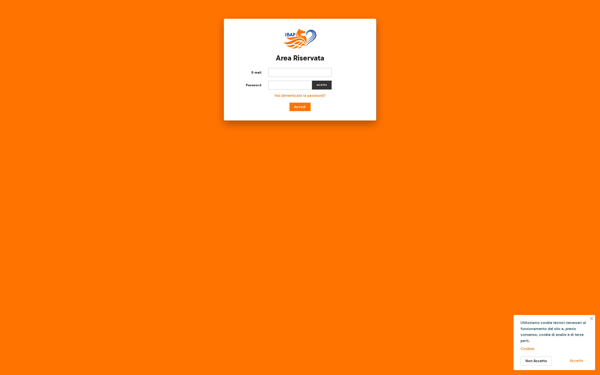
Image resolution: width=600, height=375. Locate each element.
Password (253, 85)
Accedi (300, 107)
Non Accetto (536, 361)
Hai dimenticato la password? (300, 95)
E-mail (256, 73)
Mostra (322, 85)
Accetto (576, 360)
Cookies (527, 348)
